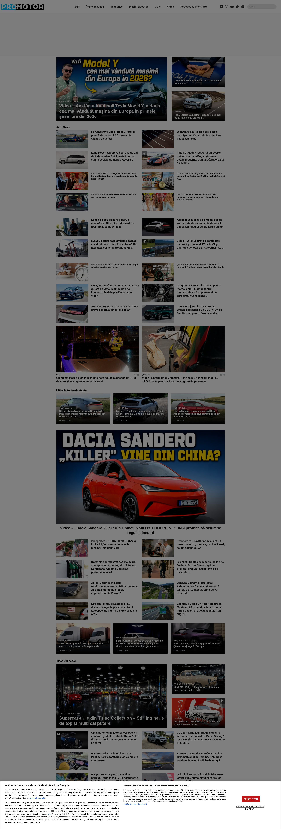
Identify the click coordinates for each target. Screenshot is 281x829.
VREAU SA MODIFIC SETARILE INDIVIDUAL (250, 808)
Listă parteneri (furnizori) (135, 804)
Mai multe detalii (37, 798)
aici (49, 814)
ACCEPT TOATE (251, 799)
